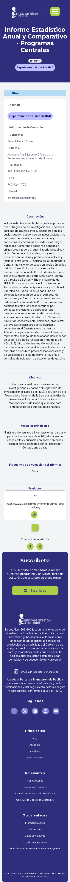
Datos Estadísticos (35, 835)
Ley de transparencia (35, 842)
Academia (35, 744)
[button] (55, 11)
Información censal (35, 823)
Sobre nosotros (35, 757)
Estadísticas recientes (35, 787)
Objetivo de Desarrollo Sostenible (35, 799)
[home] (24, 12)
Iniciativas (35, 751)
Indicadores (35, 829)
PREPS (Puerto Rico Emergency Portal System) (35, 848)
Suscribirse (35, 590)
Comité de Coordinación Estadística (35, 793)
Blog (35, 738)
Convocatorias (35, 780)
